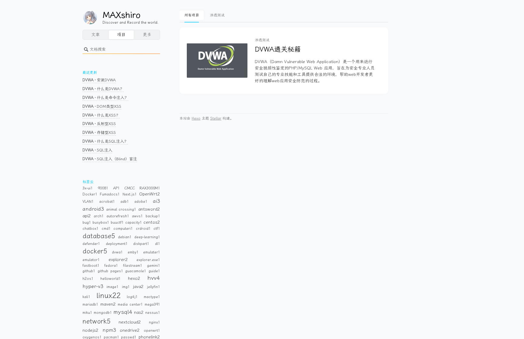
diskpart (141, 244)
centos (151, 222)
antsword (149, 209)
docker (94, 251)
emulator (91, 260)
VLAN (88, 201)
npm (109, 330)
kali (86, 297)
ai (156, 201)
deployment (117, 244)
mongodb (103, 312)
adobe (140, 201)
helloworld (110, 278)
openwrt (152, 330)
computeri (123, 228)
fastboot (90, 265)
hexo (134, 278)
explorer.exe (148, 260)
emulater (151, 252)
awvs (137, 216)
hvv (153, 277)
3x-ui (87, 188)
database (98, 236)
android (93, 209)
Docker (89, 194)
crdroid (143, 228)
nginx (154, 322)
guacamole (135, 271)
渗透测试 (217, 15)
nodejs (90, 330)
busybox (100, 222)
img (126, 287)
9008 (103, 188)
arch (99, 216)
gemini (153, 265)
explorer (118, 259)
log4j (132, 297)
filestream (132, 265)
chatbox (90, 228)
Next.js (130, 194)
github (88, 271)
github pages (110, 271)
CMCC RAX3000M (142, 188)
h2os (87, 278)
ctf (156, 228)
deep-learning (147, 237)
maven (108, 304)
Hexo (196, 118)
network (96, 321)
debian (125, 237)
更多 (147, 34)
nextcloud (130, 322)
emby (133, 252)
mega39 (152, 304)
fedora (111, 265)
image (112, 287)
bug (86, 222)
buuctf (117, 222)
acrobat (107, 201)
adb (124, 201)
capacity (133, 222)
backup (153, 216)
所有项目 (191, 15)
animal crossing (121, 209)
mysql (123, 311)
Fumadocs (110, 194)
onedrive (130, 330)
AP (116, 188)
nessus (152, 312)
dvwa (117, 252)
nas (139, 312)
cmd (106, 228)
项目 (121, 34)
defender (91, 244)
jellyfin (153, 287)
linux (108, 295)
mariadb (90, 304)
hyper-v (92, 286)
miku (87, 312)
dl (157, 244)
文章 (95, 34)
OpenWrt (149, 194)
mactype (152, 297)
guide (154, 271)
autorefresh (117, 216)
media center (130, 304)
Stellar (215, 118)
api (86, 216)
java (138, 286)
